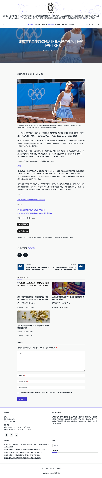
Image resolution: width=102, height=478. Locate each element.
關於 (47, 468)
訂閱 (19, 166)
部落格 (59, 468)
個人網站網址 (23, 387)
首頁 (43, 468)
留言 (20, 353)
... (34, 303)
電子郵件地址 (23, 381)
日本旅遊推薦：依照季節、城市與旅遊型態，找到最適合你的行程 (24, 449)
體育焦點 (51, 24)
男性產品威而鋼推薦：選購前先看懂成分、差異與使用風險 (22, 458)
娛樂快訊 (37, 24)
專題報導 (57, 24)
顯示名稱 (22, 376)
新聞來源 (31, 248)
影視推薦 (64, 24)
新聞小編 (47, 50)
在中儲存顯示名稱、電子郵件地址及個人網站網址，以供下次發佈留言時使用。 (47, 393)
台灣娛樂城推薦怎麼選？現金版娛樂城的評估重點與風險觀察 (23, 452)
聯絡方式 (52, 468)
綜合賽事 (30, 24)
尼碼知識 (44, 24)
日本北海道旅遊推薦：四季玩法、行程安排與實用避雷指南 (22, 455)
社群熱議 (71, 24)
